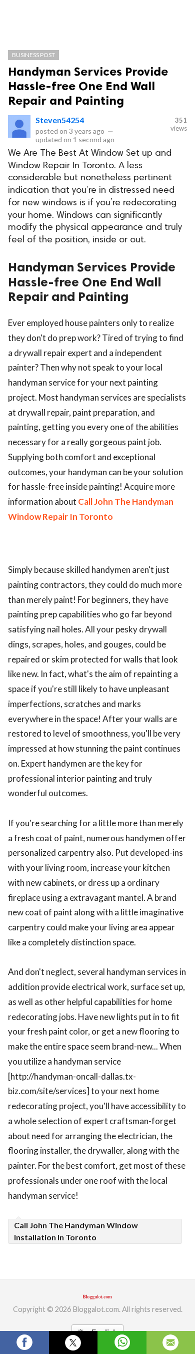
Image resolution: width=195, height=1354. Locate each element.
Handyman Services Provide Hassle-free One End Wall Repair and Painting (88, 86)
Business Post (33, 55)
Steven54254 (60, 120)
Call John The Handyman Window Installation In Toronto (76, 1231)
